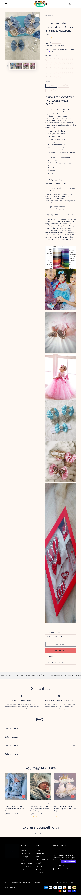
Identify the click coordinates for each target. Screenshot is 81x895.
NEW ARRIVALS (54, 15)
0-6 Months (51, 85)
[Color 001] (59, 68)
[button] (64, 4)
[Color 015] (59, 77)
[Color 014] (55, 77)
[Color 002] (63, 68)
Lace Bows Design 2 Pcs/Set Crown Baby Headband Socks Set (65, 808)
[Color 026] (67, 59)
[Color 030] (63, 59)
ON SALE (39, 873)
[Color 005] (47, 73)
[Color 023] (51, 63)
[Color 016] (47, 68)
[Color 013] (51, 77)
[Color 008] (59, 73)
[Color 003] (67, 68)
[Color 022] (55, 63)
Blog (22, 869)
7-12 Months (63, 85)
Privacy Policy (26, 853)
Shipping (48, 45)
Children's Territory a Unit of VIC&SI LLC (58, 20)
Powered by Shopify (11, 887)
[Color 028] (59, 59)
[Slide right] (38, 66)
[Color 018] (71, 63)
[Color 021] (59, 63)
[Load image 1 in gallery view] (13, 66)
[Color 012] (47, 77)
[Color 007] (55, 73)
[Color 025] (71, 59)
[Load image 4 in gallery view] (32, 66)
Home (47, 15)
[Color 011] (71, 73)
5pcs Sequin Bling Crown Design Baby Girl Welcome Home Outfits (39, 808)
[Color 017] (67, 63)
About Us (24, 850)
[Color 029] (55, 59)
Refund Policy (26, 866)
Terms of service (27, 863)
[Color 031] (51, 59)
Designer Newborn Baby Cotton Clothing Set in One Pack (15, 808)
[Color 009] (63, 73)
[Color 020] (51, 68)
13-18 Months (51, 90)
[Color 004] (71, 68)
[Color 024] (63, 63)
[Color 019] (55, 68)
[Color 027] (47, 63)
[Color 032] (47, 59)
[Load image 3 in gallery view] (26, 66)
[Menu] (6, 4)
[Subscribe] (75, 851)
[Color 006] (51, 73)
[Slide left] (7, 66)
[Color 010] (67, 73)
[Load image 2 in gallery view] (19, 66)
